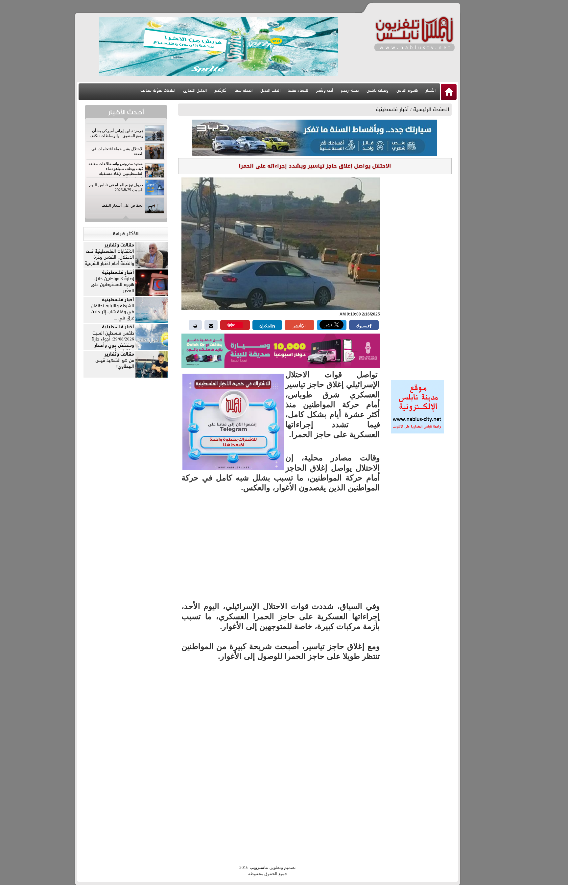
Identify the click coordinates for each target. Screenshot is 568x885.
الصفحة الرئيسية (431, 109)
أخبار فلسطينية (392, 109)
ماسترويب (258, 867)
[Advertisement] (417, 275)
